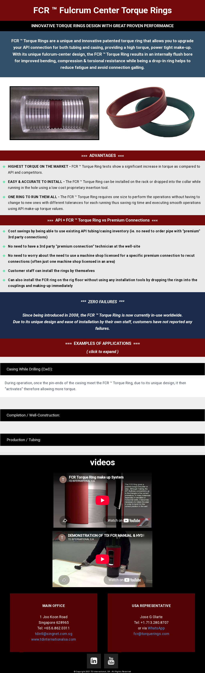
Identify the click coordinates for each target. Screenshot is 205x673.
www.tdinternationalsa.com (53, 639)
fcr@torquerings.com (151, 634)
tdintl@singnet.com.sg (53, 634)
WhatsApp (156, 628)
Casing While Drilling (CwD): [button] (30, 369)
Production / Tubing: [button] (24, 439)
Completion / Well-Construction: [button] (33, 415)
